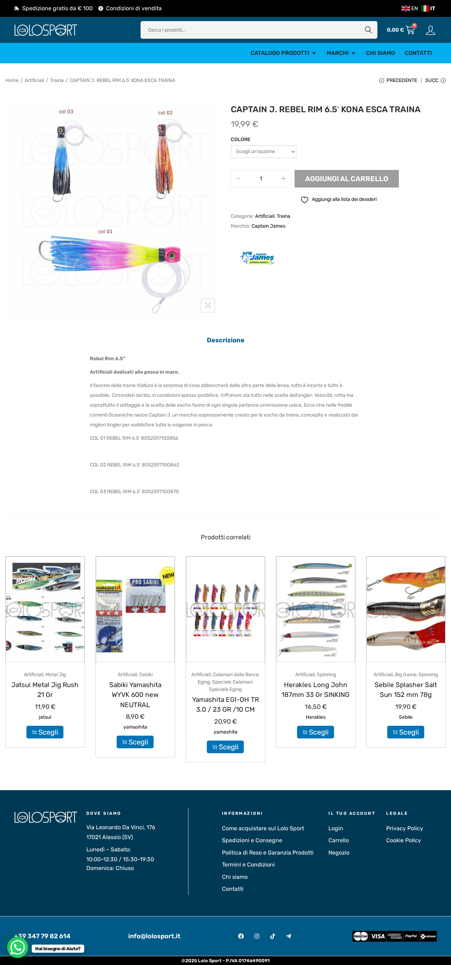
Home (12, 80)
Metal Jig (55, 675)
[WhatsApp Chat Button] (17, 947)
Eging (204, 682)
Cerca (368, 30)
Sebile (406, 717)
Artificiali (34, 80)
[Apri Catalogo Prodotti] (314, 53)
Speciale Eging (225, 689)
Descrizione (226, 340)
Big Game (405, 675)
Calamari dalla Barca (236, 675)
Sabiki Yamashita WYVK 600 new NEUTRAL (135, 695)
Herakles (316, 717)
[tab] (226, 340)
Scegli (48, 732)
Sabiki (146, 675)
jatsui (45, 717)
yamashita (135, 727)
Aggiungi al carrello (346, 178)
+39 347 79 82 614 (42, 936)
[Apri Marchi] (353, 53)
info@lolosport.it (154, 936)
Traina (57, 80)
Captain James (268, 226)
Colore (241, 139)
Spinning (326, 675)
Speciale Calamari (232, 682)
